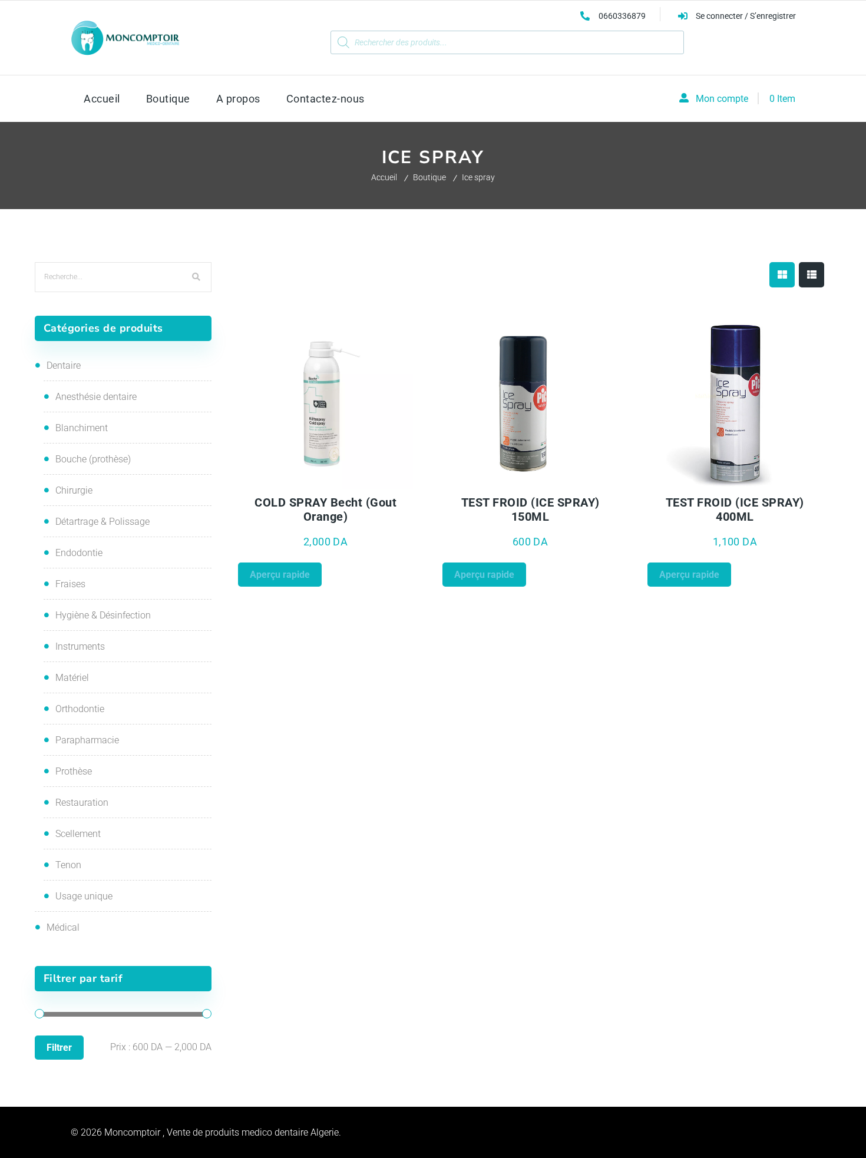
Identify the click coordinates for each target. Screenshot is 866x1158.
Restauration (81, 802)
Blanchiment (81, 428)
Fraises (70, 584)
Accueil (384, 177)
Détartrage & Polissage (102, 521)
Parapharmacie (87, 740)
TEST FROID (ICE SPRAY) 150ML (530, 509)
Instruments (80, 646)
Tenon (68, 865)
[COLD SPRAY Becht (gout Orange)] (326, 402)
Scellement (78, 833)
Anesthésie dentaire (96, 396)
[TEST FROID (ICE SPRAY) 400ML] (735, 402)
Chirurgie (73, 490)
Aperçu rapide (281, 482)
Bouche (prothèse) (93, 459)
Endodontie (79, 552)
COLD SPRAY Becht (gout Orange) (325, 509)
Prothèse (73, 771)
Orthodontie (79, 708)
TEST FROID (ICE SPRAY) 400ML (735, 509)
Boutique (429, 177)
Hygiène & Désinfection (103, 615)
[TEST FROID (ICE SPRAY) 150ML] (530, 402)
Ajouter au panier (369, 482)
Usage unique (84, 896)
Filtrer (59, 1047)
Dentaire (64, 365)
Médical (63, 927)
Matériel (72, 677)
